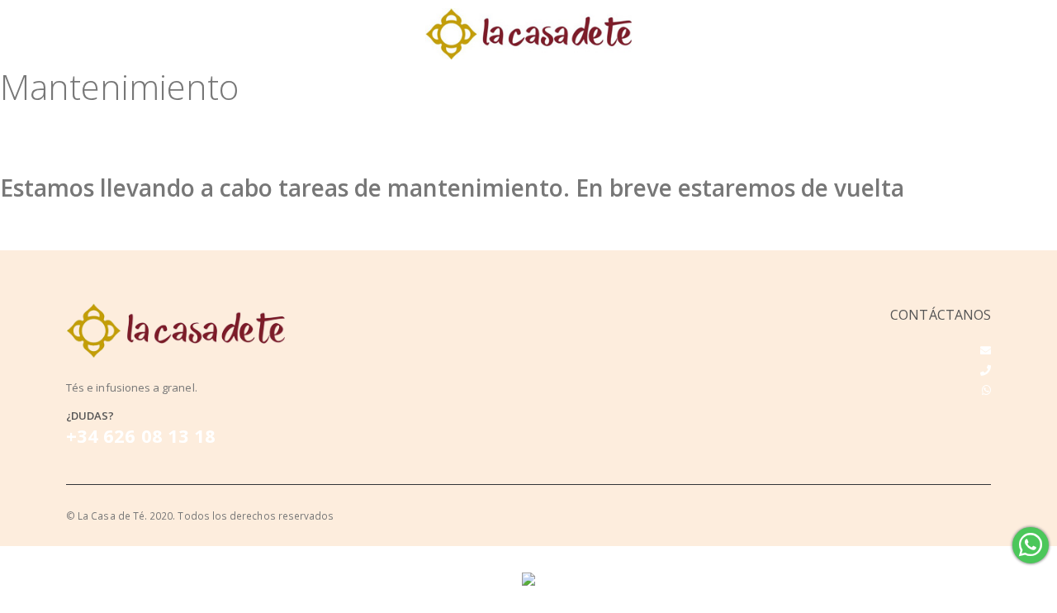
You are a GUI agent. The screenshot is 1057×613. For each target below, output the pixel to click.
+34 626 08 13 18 (141, 435)
